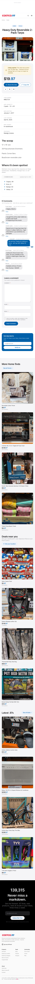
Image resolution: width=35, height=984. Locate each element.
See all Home (7, 368)
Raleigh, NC (9, 187)
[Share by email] (13, 89)
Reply (7, 211)
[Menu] (31, 15)
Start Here (4, 968)
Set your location (10, 544)
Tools (20, 26)
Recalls (17, 953)
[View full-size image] (30, 58)
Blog (16, 951)
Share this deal (12, 85)
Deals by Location (6, 953)
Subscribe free (17, 918)
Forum (25, 953)
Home (3, 20)
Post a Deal (27, 951)
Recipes (17, 955)
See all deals (27, 712)
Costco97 (12, 239)
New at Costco (5, 957)
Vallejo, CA (9, 189)
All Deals (4, 951)
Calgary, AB (9, 181)
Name (6, 304)
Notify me (17, 347)
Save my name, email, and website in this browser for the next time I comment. (17, 319)
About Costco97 (5, 970)
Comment (7, 283)
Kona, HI (8, 184)
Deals (8, 20)
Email (6, 311)
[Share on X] (9, 89)
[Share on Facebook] (5, 89)
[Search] (28, 15)
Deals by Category (6, 955)
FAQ (25, 955)
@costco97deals (8, 944)
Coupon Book (5, 959)
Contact (3, 972)
